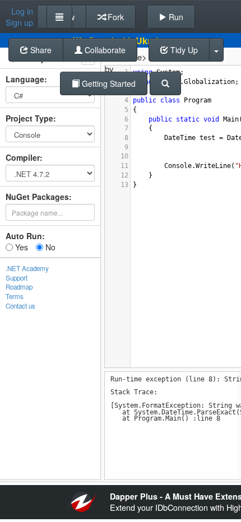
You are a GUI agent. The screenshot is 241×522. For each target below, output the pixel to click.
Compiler (23, 157)
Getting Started (108, 83)
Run (174, 16)
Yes (20, 247)
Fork (114, 16)
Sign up (19, 22)
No (49, 247)
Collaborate (104, 49)
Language (25, 79)
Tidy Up (183, 49)
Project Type (29, 118)
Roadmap (19, 286)
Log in (22, 11)
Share (40, 49)
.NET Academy (27, 268)
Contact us (20, 305)
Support (16, 277)
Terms (15, 296)
